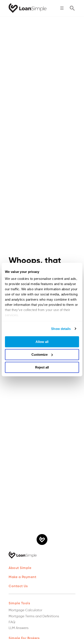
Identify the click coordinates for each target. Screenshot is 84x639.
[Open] (62, 8)
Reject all (42, 367)
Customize (39, 354)
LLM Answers (18, 628)
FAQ (12, 622)
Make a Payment (22, 577)
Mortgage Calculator (25, 610)
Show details (61, 329)
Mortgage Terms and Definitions (34, 616)
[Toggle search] (72, 8)
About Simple (20, 568)
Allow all (42, 342)
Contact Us (18, 586)
